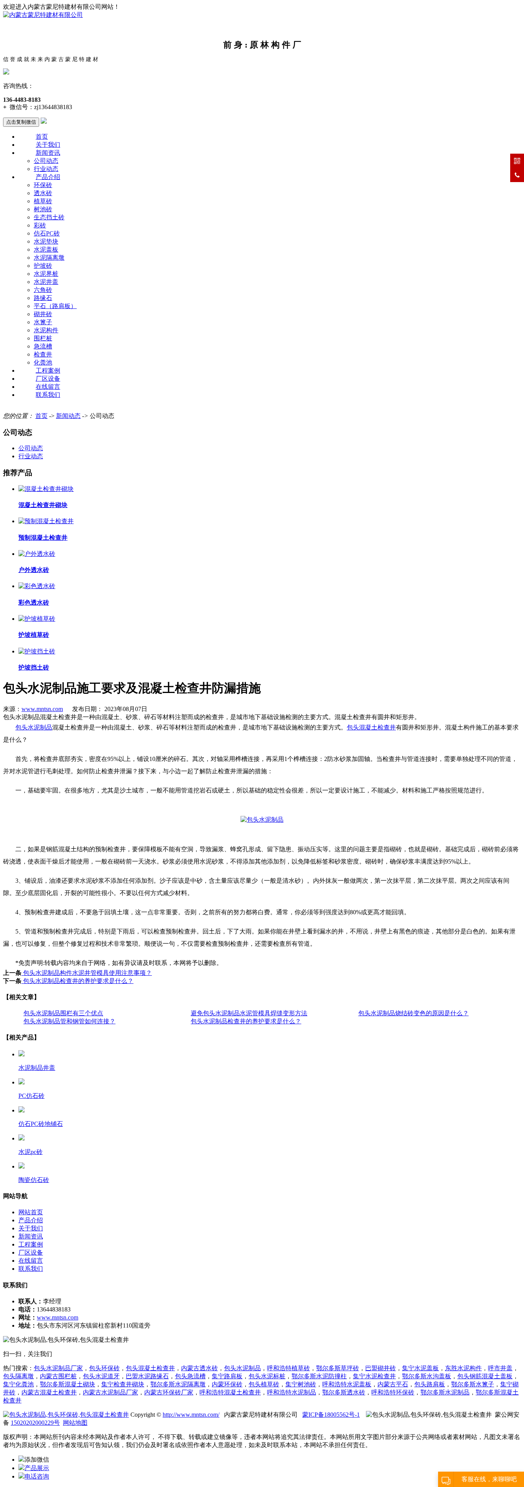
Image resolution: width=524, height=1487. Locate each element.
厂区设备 (48, 378)
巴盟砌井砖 (380, 1368)
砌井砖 (43, 314)
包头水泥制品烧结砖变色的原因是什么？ (413, 1013)
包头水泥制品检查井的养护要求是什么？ (77, 981)
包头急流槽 (190, 1376)
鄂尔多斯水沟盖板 (426, 1376)
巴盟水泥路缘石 (147, 1376)
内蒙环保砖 (227, 1384)
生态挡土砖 (49, 217)
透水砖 (43, 193)
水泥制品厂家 (110, 1392)
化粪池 (43, 362)
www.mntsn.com (42, 709)
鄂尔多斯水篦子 (472, 1384)
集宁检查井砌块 (122, 1384)
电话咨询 (37, 1476)
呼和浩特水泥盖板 (346, 1384)
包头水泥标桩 (267, 1376)
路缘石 (43, 298)
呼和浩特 (291, 1392)
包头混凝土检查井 (371, 727)
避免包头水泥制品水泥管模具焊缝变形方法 (249, 1013)
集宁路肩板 (227, 1376)
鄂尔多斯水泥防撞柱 (319, 1376)
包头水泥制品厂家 (58, 1368)
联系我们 (48, 394)
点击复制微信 (21, 122)
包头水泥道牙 (101, 1376)
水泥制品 (457, 1392)
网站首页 (30, 1212)
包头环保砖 (104, 1368)
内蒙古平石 (392, 1384)
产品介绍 (48, 177)
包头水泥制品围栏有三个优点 (63, 1013)
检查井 (43, 354)
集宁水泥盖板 (420, 1368)
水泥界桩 (46, 273)
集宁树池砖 (300, 1384)
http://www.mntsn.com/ (191, 1414)
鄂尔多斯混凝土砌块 (67, 1384)
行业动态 (46, 169)
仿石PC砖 (47, 233)
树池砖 (43, 209)
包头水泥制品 (33, 727)
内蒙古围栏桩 (58, 1376)
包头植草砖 (264, 1384)
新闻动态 (68, 416)
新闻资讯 (48, 152)
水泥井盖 (46, 282)
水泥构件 (46, 330)
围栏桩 (43, 338)
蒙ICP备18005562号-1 (331, 1414)
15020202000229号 (35, 1422)
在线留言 (48, 386)
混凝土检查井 (230, 1392)
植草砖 (43, 201)
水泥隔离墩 (49, 257)
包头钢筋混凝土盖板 (484, 1376)
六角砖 (43, 290)
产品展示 (37, 1468)
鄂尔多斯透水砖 (343, 1392)
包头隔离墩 (18, 1376)
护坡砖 (43, 265)
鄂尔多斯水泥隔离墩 (178, 1384)
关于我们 (48, 144)
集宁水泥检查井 (374, 1376)
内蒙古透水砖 (199, 1368)
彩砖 (40, 225)
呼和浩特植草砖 (288, 1368)
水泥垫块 (46, 241)
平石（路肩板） (55, 306)
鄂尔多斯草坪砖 (337, 1368)
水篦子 (43, 322)
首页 (42, 136)
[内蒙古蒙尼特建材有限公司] (43, 15)
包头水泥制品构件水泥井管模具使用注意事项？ (86, 973)
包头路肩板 (429, 1384)
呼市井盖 (500, 1368)
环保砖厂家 (168, 1392)
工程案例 (48, 370)
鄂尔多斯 (432, 1392)
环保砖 (43, 185)
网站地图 (75, 1422)
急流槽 (43, 346)
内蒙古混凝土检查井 (49, 1392)
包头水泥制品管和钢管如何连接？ (69, 1021)
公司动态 (46, 160)
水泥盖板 (46, 249)
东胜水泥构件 (463, 1368)
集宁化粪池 (18, 1384)
